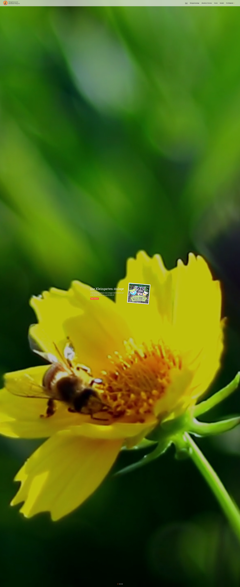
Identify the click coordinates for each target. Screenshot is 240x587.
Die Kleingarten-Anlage (107, 289)
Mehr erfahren (94, 298)
